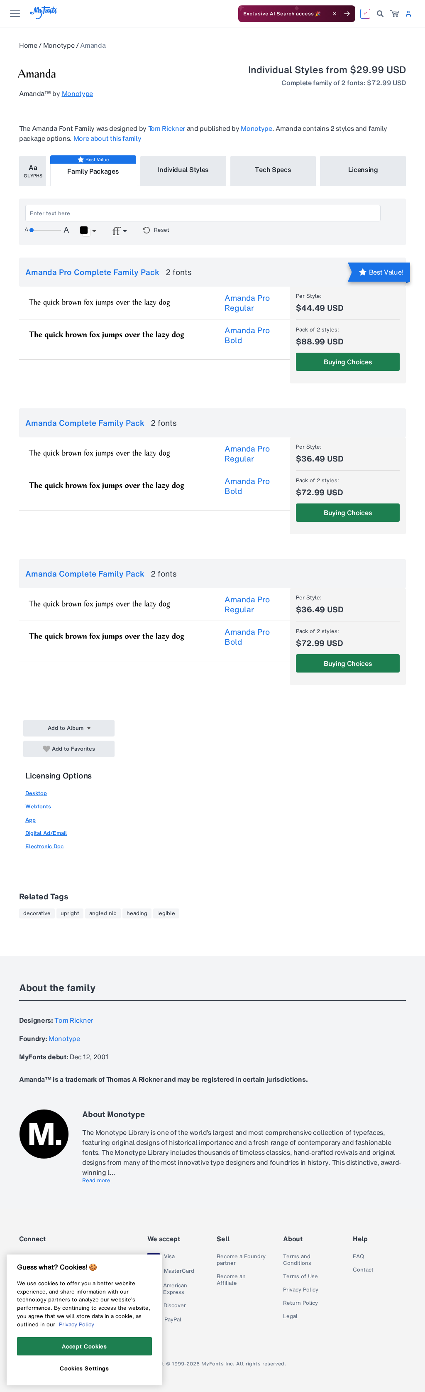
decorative (37, 913)
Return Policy (300, 1303)
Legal (290, 1316)
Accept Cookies (84, 1346)
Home (28, 45)
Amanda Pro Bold (247, 335)
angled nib (103, 913)
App (30, 820)
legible (166, 913)
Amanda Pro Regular (247, 303)
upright (70, 913)
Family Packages (93, 171)
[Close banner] (334, 14)
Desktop (36, 793)
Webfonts (38, 806)
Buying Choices (348, 362)
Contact (363, 1270)
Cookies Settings (84, 1368)
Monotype (58, 45)
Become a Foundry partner (241, 1260)
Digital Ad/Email (46, 833)
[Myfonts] (44, 16)
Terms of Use (300, 1276)
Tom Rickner (166, 128)
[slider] (45, 230)
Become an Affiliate (231, 1279)
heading (137, 913)
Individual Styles (183, 169)
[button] (88, 231)
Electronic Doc (44, 846)
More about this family (107, 138)
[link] (394, 13)
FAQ (358, 1256)
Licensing (363, 169)
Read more (96, 1180)
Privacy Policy (300, 1289)
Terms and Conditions (297, 1260)
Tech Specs (273, 169)
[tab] (32, 171)
